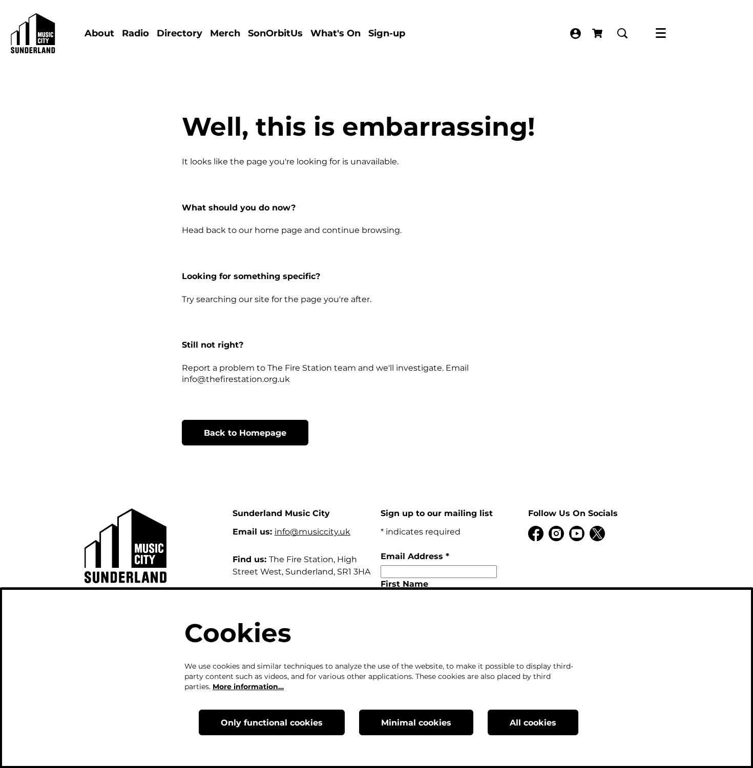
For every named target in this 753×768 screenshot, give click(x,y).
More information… (248, 686)
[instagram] (556, 533)
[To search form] (622, 33)
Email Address (415, 556)
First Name (404, 584)
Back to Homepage (245, 433)
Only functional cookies (272, 723)
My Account (575, 33)
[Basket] (598, 33)
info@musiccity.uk (312, 532)
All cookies (533, 723)
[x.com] (597, 533)
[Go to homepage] (32, 33)
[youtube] (576, 533)
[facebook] (535, 533)
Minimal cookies (416, 723)
